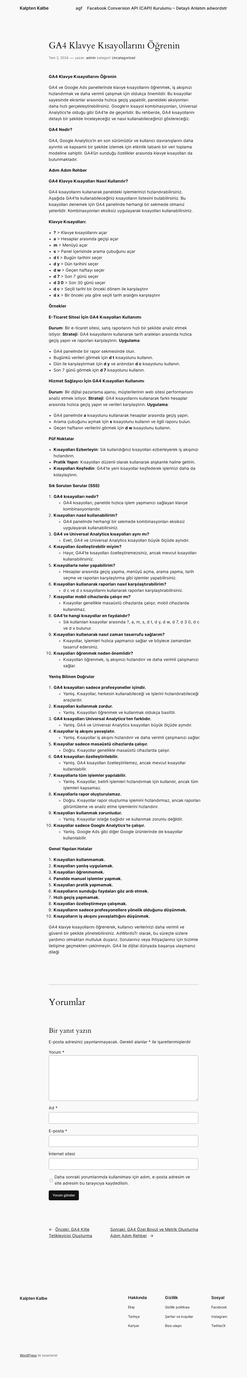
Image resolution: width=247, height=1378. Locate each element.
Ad (53, 1107)
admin (91, 58)
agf (79, 8)
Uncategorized (123, 58)
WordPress (28, 1355)
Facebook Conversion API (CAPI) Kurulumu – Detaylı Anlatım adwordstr (157, 8)
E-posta (58, 1131)
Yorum (56, 1052)
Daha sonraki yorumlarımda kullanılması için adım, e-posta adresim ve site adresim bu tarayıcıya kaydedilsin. (122, 1180)
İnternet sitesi (62, 1153)
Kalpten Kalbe (34, 8)
